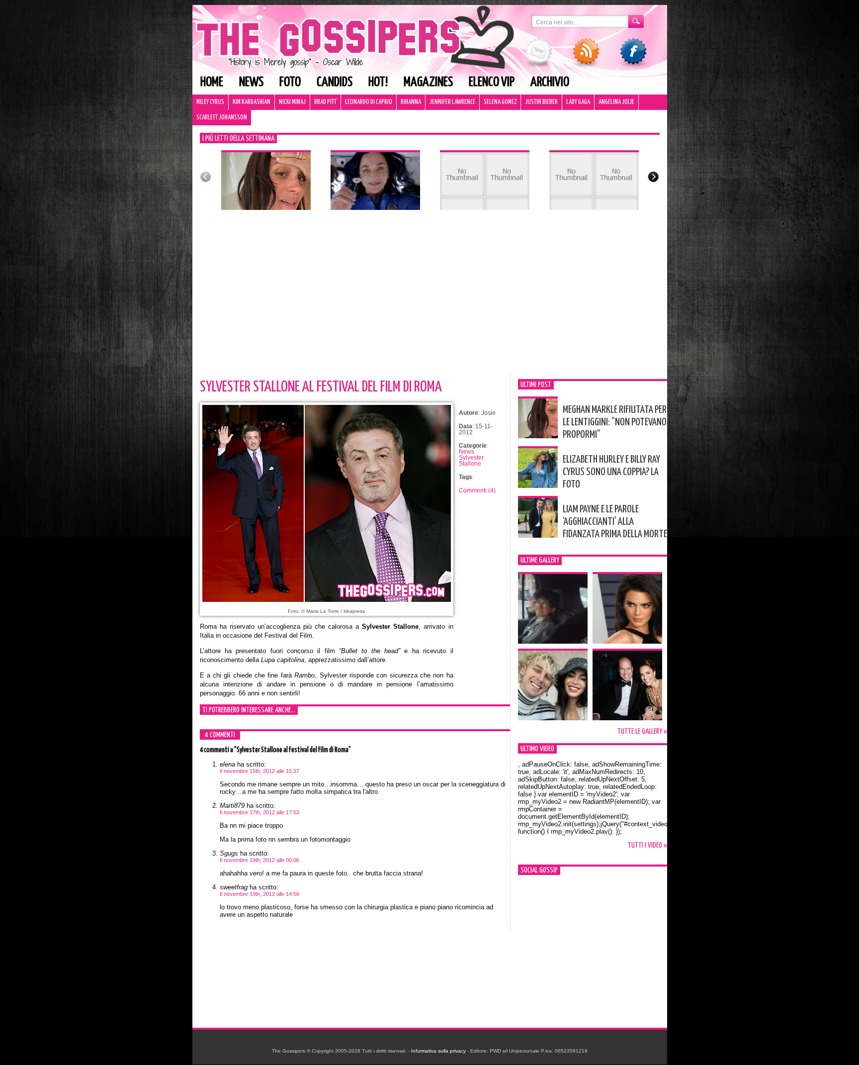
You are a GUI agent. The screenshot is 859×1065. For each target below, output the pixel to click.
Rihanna (411, 102)
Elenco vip (492, 82)
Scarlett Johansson (221, 117)
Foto (290, 82)
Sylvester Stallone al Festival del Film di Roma (321, 387)
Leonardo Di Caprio (368, 102)
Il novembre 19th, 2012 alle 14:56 (259, 894)
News (251, 82)
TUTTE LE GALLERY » (642, 731)
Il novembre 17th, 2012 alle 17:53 (259, 812)
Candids (334, 82)
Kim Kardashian (251, 102)
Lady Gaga (578, 102)
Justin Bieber (541, 102)
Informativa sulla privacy (438, 1051)
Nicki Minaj (292, 102)
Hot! (378, 82)
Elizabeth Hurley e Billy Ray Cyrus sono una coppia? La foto (611, 472)
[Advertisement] (429, 297)
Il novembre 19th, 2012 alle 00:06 (259, 860)
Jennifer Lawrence (452, 102)
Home (211, 82)
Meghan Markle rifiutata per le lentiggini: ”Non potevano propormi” (615, 422)
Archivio (549, 82)
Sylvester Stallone (471, 461)
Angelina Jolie (616, 102)
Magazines (428, 82)
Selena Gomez (500, 102)
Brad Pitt (325, 102)
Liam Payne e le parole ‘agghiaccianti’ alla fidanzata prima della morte (615, 521)
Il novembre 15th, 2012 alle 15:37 (259, 771)
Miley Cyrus (210, 102)
